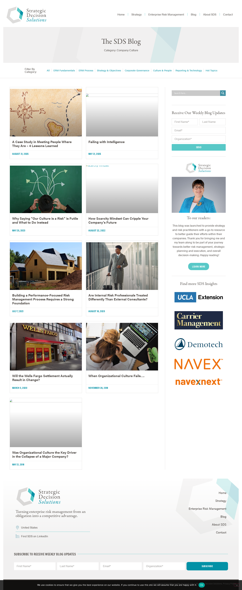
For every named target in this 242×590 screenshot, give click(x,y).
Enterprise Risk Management (166, 14)
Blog (193, 14)
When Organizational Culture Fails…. (116, 375)
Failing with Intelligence (106, 141)
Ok (201, 585)
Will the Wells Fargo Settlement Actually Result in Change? (42, 377)
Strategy (136, 14)
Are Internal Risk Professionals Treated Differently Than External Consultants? (118, 297)
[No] (237, 584)
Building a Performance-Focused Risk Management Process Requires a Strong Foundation (43, 299)
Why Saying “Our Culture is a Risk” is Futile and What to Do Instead (45, 220)
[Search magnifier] (223, 93)
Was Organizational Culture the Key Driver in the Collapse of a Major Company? (44, 454)
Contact (228, 14)
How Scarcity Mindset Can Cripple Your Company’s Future (118, 220)
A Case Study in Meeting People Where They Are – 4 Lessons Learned (42, 143)
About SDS (209, 14)
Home (121, 14)
